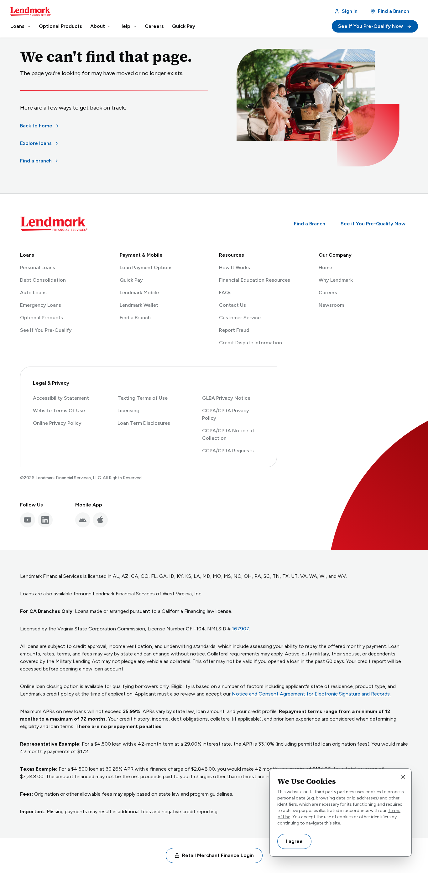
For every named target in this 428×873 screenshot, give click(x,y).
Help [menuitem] (124, 26)
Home (325, 267)
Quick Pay (131, 280)
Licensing (128, 410)
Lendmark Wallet (139, 305)
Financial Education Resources (254, 280)
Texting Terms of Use (142, 398)
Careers (328, 292)
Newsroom (331, 305)
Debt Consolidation (43, 280)
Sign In (351, 13)
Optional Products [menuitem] (60, 26)
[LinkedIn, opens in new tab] (45, 519)
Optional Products (41, 318)
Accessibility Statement (61, 398)
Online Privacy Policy (57, 423)
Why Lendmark (336, 280)
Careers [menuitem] (154, 26)
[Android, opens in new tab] (82, 519)
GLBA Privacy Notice (226, 398)
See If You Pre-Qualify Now (378, 28)
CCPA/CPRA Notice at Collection (228, 434)
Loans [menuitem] (17, 26)
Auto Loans (33, 292)
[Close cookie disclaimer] (403, 777)
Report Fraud (234, 330)
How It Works (234, 267)
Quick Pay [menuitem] (183, 26)
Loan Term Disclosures (143, 423)
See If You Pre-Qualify (46, 330)
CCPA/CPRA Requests (228, 451)
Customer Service (240, 318)
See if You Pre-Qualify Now (374, 225)
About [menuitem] (97, 26)
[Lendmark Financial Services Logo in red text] (30, 11)
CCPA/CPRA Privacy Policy (225, 414)
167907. (241, 629)
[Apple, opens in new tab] (100, 519)
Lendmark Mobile (139, 292)
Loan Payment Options (146, 267)
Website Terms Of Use (59, 410)
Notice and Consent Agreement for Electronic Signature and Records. (311, 694)
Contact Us (232, 305)
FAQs (225, 292)
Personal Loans (37, 267)
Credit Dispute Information (250, 343)
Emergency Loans (40, 305)
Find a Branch (393, 11)
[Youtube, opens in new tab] (27, 519)
